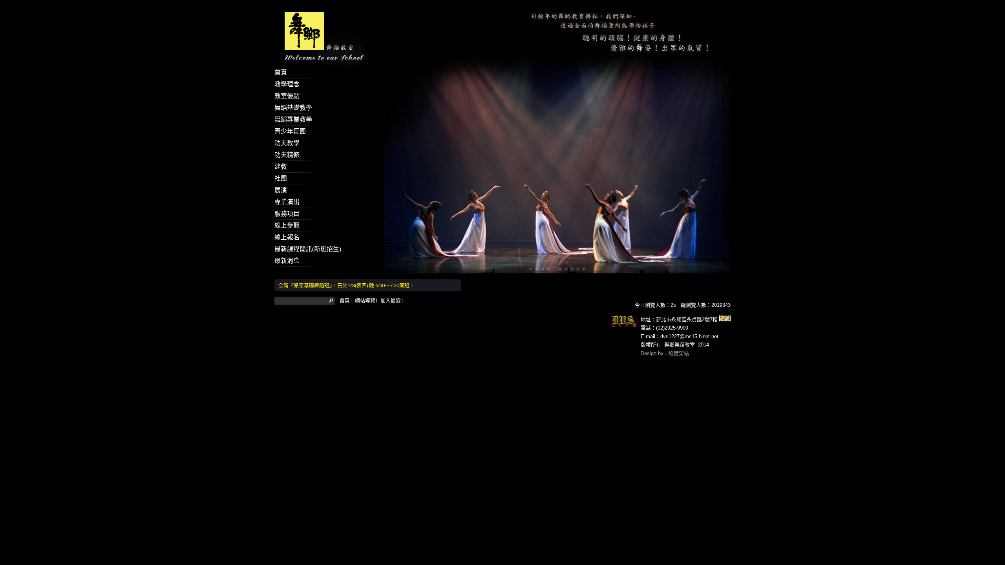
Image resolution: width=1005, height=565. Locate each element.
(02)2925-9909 (672, 328)
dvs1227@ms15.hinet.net (689, 336)
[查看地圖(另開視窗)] (724, 320)
